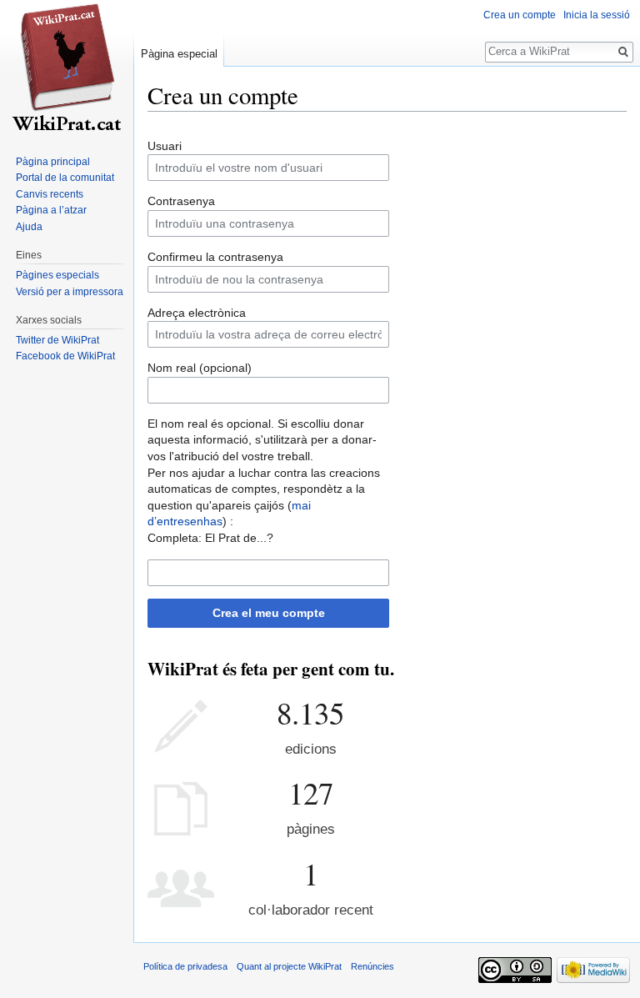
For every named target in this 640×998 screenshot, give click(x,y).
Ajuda (29, 227)
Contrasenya (181, 201)
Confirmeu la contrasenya (215, 256)
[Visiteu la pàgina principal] (66, 66)
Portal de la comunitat (65, 177)
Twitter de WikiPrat (57, 340)
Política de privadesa (185, 966)
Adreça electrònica (197, 312)
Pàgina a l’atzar (51, 210)
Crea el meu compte (268, 612)
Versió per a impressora (69, 292)
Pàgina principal (53, 162)
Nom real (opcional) (200, 367)
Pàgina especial (179, 54)
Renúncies (372, 966)
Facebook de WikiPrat (65, 356)
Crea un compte (519, 15)
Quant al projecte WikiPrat (289, 966)
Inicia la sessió (596, 15)
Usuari (165, 146)
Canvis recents (49, 194)
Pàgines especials (57, 275)
